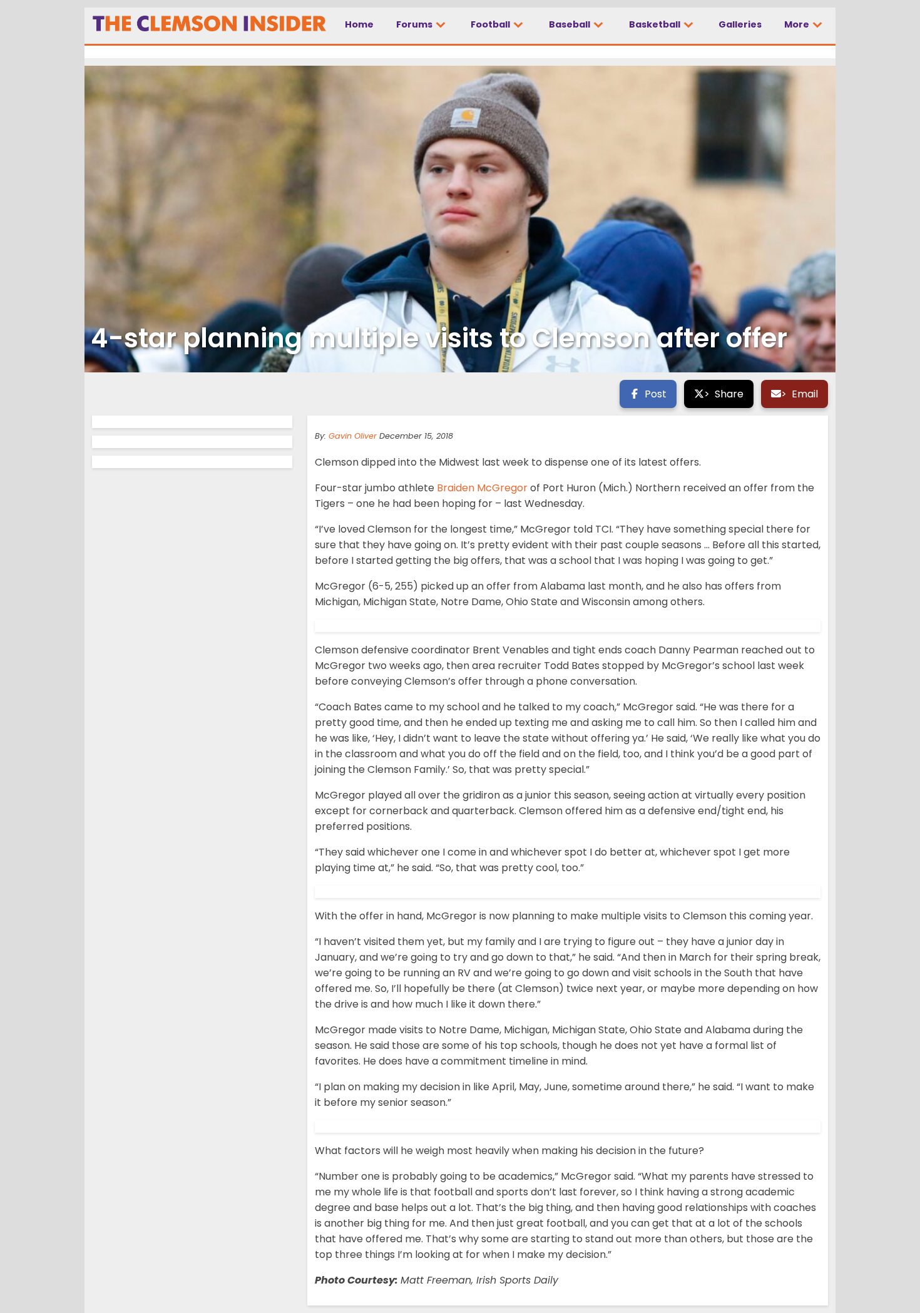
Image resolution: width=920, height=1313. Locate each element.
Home (359, 24)
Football (491, 24)
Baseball (570, 24)
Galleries (740, 24)
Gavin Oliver (353, 436)
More (797, 24)
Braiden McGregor (482, 488)
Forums (415, 24)
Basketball (655, 24)
